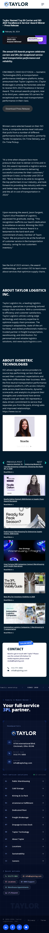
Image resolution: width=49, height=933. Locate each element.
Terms (43, 920)
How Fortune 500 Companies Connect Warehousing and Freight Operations (24, 565)
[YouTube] (26, 927)
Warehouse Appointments (18, 887)
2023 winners (22, 265)
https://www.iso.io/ (12, 411)
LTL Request (13, 893)
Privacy (31, 920)
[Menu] (42, 4)
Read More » (9, 472)
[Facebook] (12, 927)
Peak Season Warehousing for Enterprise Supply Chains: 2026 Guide (23, 532)
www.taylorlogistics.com (29, 341)
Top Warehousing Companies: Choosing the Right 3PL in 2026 (23, 467)
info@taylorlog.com (22, 763)
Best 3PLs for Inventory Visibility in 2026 (19, 597)
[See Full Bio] (30, 446)
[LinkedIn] (6, 927)
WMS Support (29, 882)
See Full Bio (23, 446)
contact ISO (26, 268)
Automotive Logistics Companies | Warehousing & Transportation (24, 628)
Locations (12, 882)
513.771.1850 (19, 754)
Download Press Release (18, 108)
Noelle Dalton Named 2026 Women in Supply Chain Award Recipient (24, 500)
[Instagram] (19, 927)
